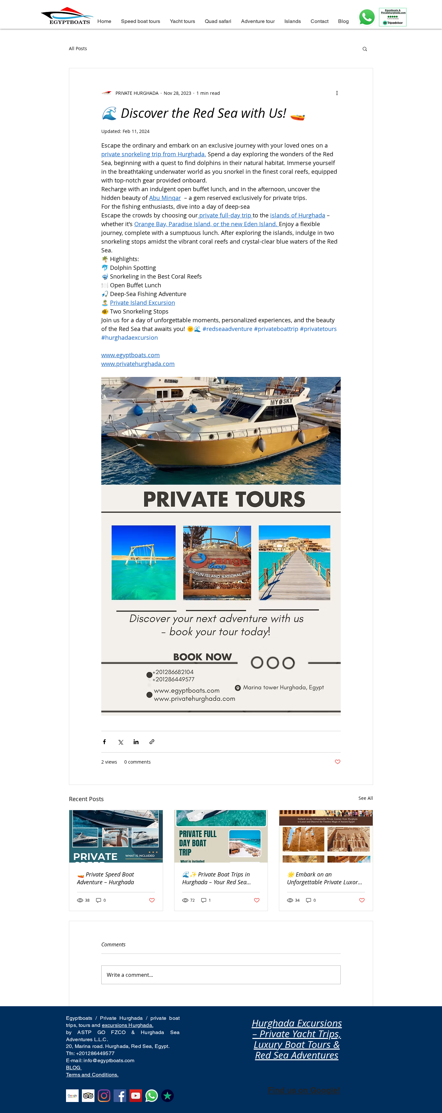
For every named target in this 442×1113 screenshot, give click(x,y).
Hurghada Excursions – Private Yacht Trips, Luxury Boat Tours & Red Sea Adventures (297, 1039)
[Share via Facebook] (104, 742)
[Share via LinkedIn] (136, 742)
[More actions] (337, 93)
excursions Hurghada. (127, 1025)
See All (366, 798)
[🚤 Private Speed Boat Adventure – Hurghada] (116, 836)
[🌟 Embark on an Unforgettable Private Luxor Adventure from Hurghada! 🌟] (326, 836)
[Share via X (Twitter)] (120, 742)
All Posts (78, 48)
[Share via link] (152, 742)
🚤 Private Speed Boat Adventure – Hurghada (105, 878)
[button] (365, 48)
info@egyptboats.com (108, 1060)
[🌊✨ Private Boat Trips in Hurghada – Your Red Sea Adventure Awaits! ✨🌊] (221, 836)
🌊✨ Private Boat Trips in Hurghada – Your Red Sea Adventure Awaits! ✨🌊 (216, 878)
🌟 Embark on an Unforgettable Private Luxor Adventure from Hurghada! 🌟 (325, 878)
